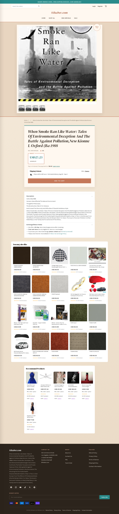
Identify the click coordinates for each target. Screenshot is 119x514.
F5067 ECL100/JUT (94, 351)
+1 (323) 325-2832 (46, 457)
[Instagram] (16, 487)
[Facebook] (11, 487)
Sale (75, 18)
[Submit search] (39, 6)
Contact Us (68, 456)
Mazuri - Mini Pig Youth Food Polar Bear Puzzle (21, 323)
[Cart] (106, 6)
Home (43, 18)
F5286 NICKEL (74, 351)
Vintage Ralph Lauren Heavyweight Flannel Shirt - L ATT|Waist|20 (59, 266)
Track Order (68, 463)
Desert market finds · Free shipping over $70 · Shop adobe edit (59, 2)
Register (100, 6)
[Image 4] (42, 108)
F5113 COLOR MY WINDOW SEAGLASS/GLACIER (20, 295)
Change (87, 171)
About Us (68, 453)
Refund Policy (93, 453)
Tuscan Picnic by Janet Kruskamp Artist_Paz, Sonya (97, 266)
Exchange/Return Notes (34, 224)
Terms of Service (94, 459)
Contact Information (95, 466)
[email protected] (67, 231)
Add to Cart (59, 181)
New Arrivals (66, 18)
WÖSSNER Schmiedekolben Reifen (72, 385)
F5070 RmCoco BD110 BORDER (78, 265)
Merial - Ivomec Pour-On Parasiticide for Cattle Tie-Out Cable (59, 323)
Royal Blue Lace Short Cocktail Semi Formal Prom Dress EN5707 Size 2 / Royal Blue (32, 385)
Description (30, 196)
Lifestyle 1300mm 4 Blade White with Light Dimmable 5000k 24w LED (46, 385)
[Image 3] (35, 108)
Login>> (32, 398)
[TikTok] (25, 487)
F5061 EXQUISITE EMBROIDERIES (18, 266)
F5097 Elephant (56, 294)
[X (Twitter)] (30, 487)
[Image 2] (28, 108)
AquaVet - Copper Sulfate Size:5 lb (39, 323)
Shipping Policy (93, 463)
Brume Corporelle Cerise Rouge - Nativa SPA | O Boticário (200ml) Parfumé (86, 385)
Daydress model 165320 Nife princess (31, 416)
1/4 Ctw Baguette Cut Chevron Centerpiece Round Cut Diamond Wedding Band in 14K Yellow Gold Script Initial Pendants (78, 295)
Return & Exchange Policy (58, 233)
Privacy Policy (93, 456)
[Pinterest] (34, 487)
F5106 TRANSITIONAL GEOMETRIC (38, 266)
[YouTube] (20, 487)
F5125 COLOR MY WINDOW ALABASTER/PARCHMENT (39, 295)
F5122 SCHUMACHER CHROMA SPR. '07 (40, 352)
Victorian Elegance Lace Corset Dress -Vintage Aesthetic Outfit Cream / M (59, 385)
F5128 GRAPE (55, 351)
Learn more (56, 166)
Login (94, 6)
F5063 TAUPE (93, 322)
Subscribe (104, 497)
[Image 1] (21, 108)
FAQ (66, 459)
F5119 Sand (73, 322)
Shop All (52, 18)
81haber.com (59, 13)
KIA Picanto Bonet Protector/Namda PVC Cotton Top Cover (21, 352)
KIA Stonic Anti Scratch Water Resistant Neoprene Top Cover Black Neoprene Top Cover (97, 295)
